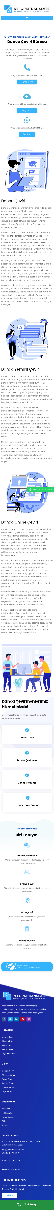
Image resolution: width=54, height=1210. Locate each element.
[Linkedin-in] (16, 1019)
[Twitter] (10, 1019)
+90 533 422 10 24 (11, 1153)
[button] (27, 18)
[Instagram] (28, 1019)
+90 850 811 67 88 (11, 1169)
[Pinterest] (22, 1019)
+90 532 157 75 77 (11, 1160)
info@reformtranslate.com (13, 1149)
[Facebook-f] (4, 1019)
